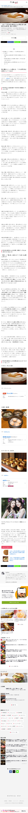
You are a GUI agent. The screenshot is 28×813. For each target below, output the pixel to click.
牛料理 (9, 715)
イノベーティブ (12, 720)
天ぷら (8, 34)
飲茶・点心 (14, 34)
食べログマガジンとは (11, 795)
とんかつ (15, 715)
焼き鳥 (3, 715)
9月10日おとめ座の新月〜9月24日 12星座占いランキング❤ (15, 56)
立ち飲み (4, 720)
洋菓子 (17, 718)
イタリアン (22, 715)
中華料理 (4, 712)
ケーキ (4, 34)
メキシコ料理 (12, 726)
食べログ (19, 795)
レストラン (20, 726)
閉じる (1, 811)
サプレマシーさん (7, 388)
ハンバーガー (17, 723)
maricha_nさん (7, 431)
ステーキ (10, 723)
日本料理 (20, 712)
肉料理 (9, 729)
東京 (9, 32)
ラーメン (21, 720)
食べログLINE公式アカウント (17, 771)
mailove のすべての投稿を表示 (11, 582)
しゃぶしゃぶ (12, 712)
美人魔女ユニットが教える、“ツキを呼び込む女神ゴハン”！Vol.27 (13, 52)
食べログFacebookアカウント (10, 771)
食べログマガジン (14, 2)
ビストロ (4, 726)
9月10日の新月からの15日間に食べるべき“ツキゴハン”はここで (15, 63)
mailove (7, 78)
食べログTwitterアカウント (14, 771)
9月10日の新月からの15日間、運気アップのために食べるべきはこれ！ (14, 59)
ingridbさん (6, 475)
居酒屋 (3, 729)
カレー (3, 723)
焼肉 (22, 718)
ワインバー (5, 718)
